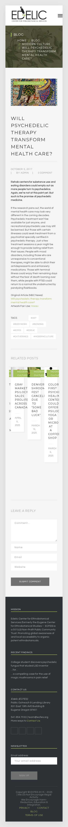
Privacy (24, 807)
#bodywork (20, 324)
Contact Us (33, 721)
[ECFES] (29, 14)
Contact (43, 807)
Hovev (34, 306)
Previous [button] (52, 359)
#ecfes (17, 330)
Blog (35, 40)
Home (22, 40)
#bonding (38, 324)
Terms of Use (34, 815)
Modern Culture (36, 44)
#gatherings (20, 336)
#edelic (30, 330)
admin (25, 173)
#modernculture (43, 336)
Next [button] (56, 359)
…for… (14, 669)
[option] (17, 399)
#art (33, 318)
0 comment (45, 173)
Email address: (19, 755)
